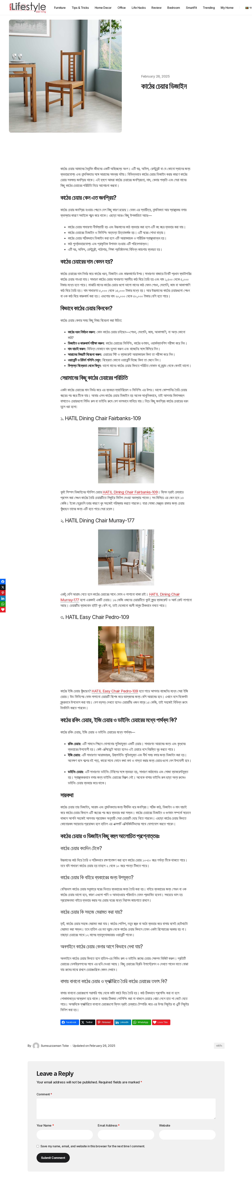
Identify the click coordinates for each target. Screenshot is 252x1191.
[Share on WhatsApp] (3, 604)
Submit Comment (53, 1158)
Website (164, 1125)
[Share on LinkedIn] (3, 598)
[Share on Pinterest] (3, 593)
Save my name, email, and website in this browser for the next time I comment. (92, 1146)
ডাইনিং (219, 1046)
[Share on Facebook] (3, 581)
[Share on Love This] (3, 609)
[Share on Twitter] (3, 587)
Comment (44, 1094)
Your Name (45, 1125)
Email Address (108, 1125)
